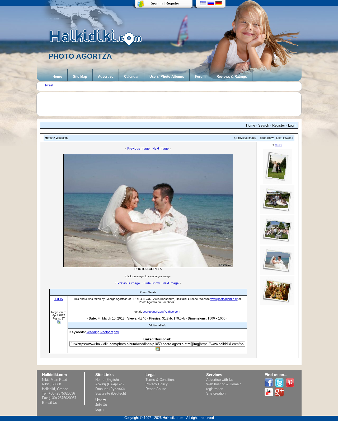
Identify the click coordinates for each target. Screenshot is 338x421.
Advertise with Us (219, 380)
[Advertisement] (172, 104)
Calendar (131, 76)
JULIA (58, 299)
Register (172, 3)
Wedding (93, 332)
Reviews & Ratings (232, 76)
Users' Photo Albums (166, 76)
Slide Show (267, 137)
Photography (109, 332)
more (278, 145)
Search (263, 125)
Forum (200, 76)
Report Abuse (155, 389)
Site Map (80, 76)
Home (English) (107, 380)
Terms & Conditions (160, 380)
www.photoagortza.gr (224, 298)
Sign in (157, 3)
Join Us (101, 405)
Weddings (62, 137)
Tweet (49, 85)
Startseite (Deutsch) (110, 393)
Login (292, 125)
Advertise (105, 76)
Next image (283, 137)
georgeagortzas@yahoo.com (161, 311)
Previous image (246, 137)
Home (57, 76)
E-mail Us (49, 403)
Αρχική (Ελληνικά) (109, 384)
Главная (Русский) (110, 389)
